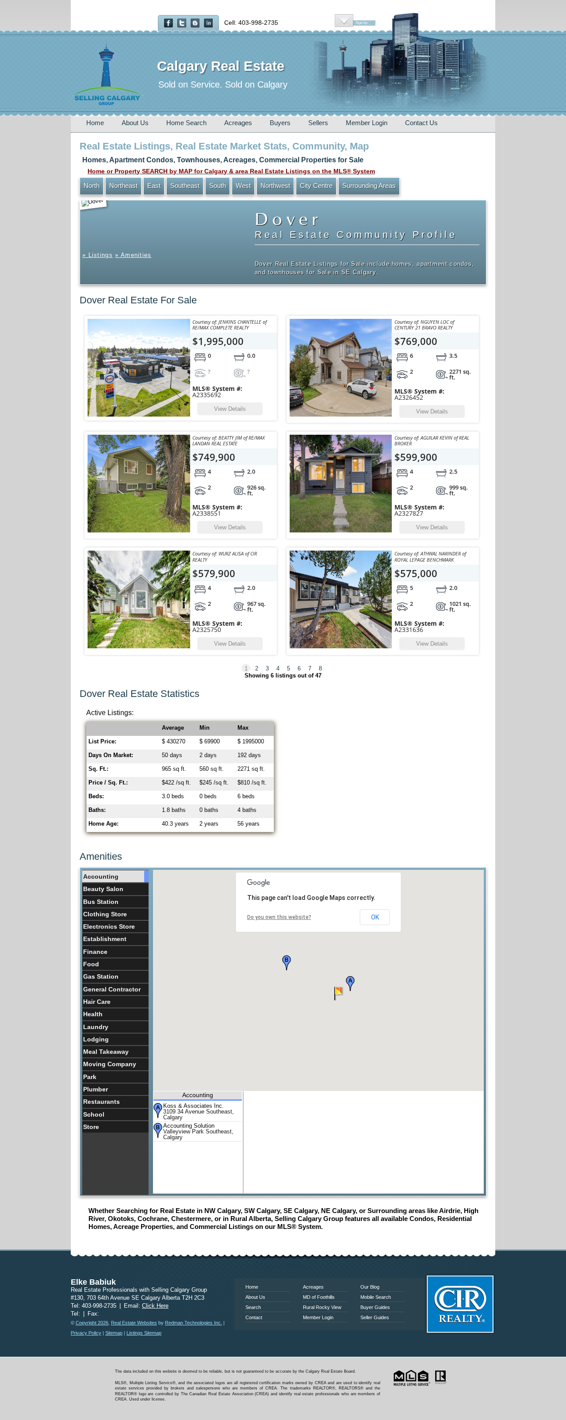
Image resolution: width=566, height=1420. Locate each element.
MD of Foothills (319, 1297)
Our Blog (369, 1287)
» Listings (97, 255)
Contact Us (421, 122)
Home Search (186, 122)
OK (375, 917)
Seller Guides (374, 1317)
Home (95, 122)
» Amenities (133, 255)
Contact (253, 1317)
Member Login (366, 122)
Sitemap (113, 1333)
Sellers (318, 122)
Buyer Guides (375, 1307)
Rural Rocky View (322, 1307)
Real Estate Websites (134, 1322)
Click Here (155, 1305)
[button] (350, 983)
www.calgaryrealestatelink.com (283, 1266)
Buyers (280, 122)
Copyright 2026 (92, 1322)
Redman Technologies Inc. (193, 1322)
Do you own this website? (279, 917)
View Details (230, 409)
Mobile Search (375, 1297)
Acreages (238, 122)
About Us (135, 122)
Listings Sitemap (143, 1333)
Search (253, 1307)
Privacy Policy (86, 1333)
